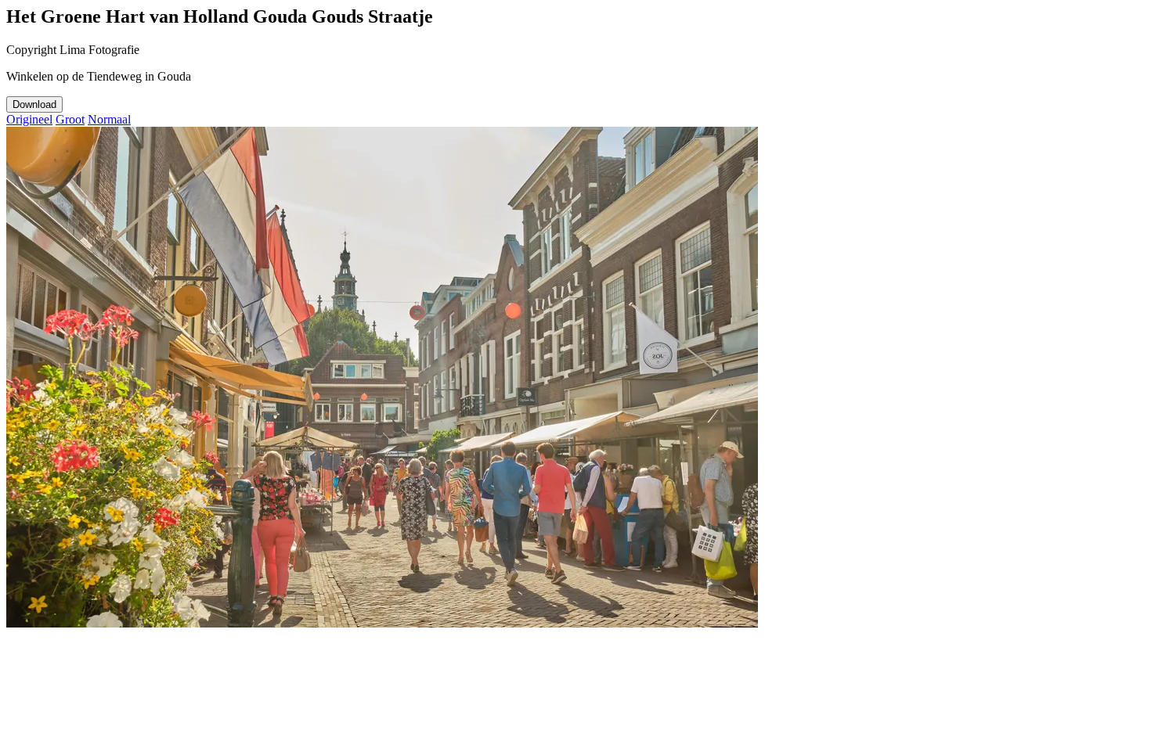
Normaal (109, 119)
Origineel (29, 119)
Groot (70, 119)
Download (34, 104)
